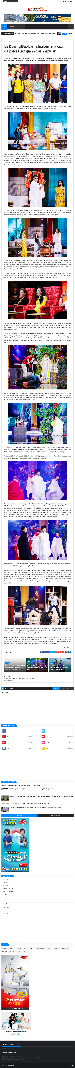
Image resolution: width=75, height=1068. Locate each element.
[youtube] (66, 1)
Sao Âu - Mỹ (6, 897)
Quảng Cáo (19, 815)
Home (6, 41)
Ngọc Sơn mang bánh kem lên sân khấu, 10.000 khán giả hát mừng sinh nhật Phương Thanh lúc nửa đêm (37, 666)
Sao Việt (10, 41)
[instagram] (68, 1)
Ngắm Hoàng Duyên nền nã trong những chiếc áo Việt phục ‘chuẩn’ (21, 785)
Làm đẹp (5, 894)
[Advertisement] (37, 766)
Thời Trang (6, 907)
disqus (63, 688)
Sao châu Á (6, 901)
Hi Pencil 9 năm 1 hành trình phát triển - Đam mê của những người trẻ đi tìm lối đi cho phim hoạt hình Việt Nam (41, 796)
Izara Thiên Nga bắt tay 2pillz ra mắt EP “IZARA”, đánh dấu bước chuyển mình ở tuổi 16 (58, 667)
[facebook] (61, 1)
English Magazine (8, 891)
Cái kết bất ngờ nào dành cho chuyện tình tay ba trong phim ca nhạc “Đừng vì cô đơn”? (35, 807)
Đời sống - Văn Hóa (8, 888)
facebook (70, 688)
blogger (56, 688)
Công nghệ (6, 882)
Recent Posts (55, 815)
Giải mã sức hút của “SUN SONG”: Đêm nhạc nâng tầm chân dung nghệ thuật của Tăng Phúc (15, 667)
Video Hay (5, 913)
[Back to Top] (73, 1066)
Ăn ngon (5, 879)
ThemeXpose (10, 1065)
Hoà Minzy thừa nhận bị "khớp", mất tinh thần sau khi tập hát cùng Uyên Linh (32, 789)
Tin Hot (5, 910)
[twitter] (63, 1)
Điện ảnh (36, 33)
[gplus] (71, 1)
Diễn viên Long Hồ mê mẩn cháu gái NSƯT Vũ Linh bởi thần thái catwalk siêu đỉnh (25, 803)
